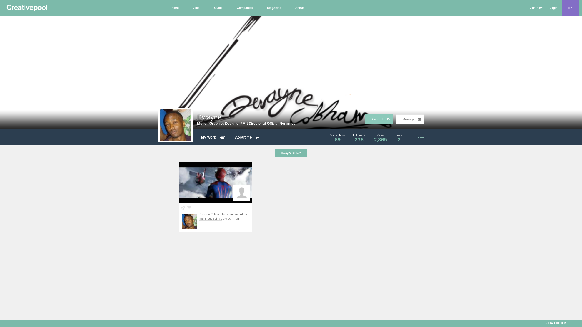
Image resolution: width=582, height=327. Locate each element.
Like (189, 208)
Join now (536, 8)
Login (553, 8)
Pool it (183, 208)
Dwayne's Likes (291, 153)
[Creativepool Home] (26, 9)
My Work (208, 137)
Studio (218, 8)
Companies (245, 8)
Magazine (274, 8)
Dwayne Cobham (210, 214)
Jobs (196, 8)
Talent (174, 8)
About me (243, 137)
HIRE (570, 8)
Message (408, 119)
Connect (377, 119)
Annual (300, 8)
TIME (236, 218)
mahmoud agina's (210, 218)
